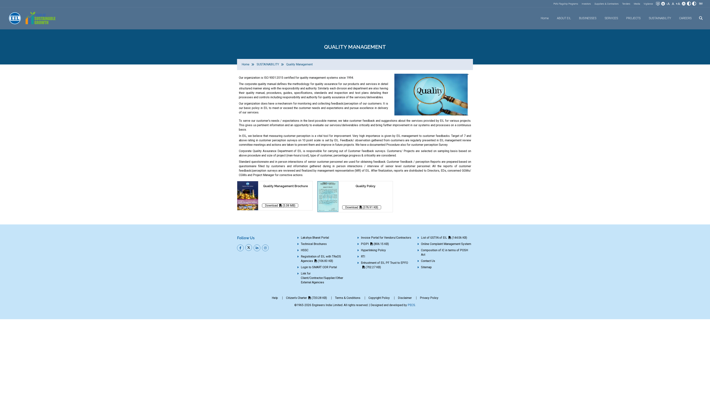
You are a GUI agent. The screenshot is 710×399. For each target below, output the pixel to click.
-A (668, 4)
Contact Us (428, 261)
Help (275, 298)
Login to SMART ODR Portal (319, 267)
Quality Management (299, 64)
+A (678, 4)
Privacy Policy (429, 298)
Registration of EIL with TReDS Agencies (321, 259)
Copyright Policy (379, 298)
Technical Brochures (314, 244)
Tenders (626, 3)
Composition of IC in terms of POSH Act (444, 252)
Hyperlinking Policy (373, 250)
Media (637, 3)
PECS (411, 305)
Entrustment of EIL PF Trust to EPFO (384, 265)
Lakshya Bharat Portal (315, 237)
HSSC (304, 250)
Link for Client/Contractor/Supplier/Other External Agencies (322, 278)
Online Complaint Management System (446, 244)
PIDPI (375, 244)
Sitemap (426, 267)
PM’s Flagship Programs (565, 3)
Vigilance (648, 3)
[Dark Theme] (694, 4)
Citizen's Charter (306, 298)
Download (280, 205)
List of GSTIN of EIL (444, 237)
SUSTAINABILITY (268, 64)
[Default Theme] (689, 4)
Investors (586, 3)
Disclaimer (405, 298)
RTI (363, 256)
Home (545, 18)
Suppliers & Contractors (606, 3)
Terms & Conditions (347, 298)
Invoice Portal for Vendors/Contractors (386, 237)
